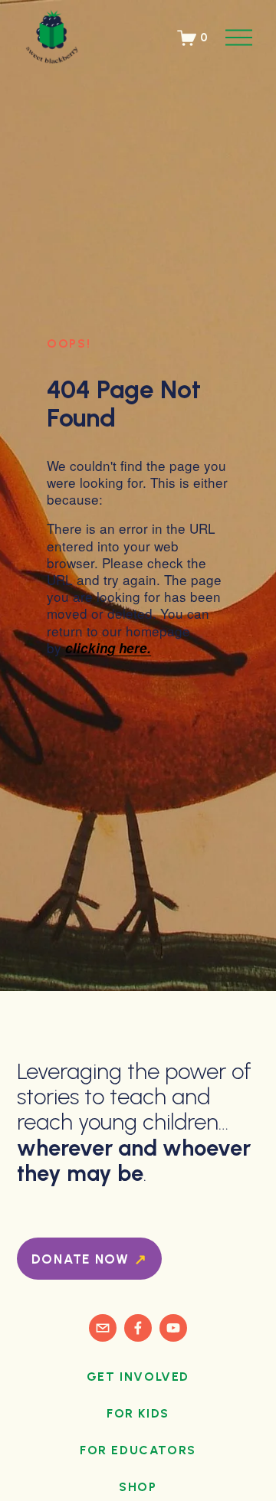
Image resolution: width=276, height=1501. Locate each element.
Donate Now (82, 1259)
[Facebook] (138, 1328)
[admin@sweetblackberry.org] (103, 1328)
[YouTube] (173, 1328)
